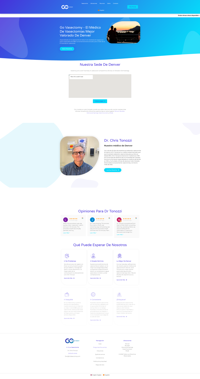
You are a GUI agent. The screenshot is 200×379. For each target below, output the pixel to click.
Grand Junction (103, 113)
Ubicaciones (93, 3)
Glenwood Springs (92, 113)
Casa (100, 344)
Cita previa (100, 351)
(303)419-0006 (72, 353)
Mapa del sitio (100, 365)
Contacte (115, 3)
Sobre (108, 3)
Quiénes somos (100, 354)
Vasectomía (84, 3)
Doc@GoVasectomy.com (72, 356)
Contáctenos (100, 358)
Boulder (122, 111)
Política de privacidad (100, 361)
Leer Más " (66, 233)
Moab (111, 113)
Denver (117, 111)
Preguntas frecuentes (100, 347)
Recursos (102, 3)
